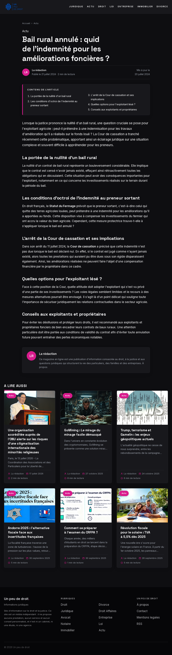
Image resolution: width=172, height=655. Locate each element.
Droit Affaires (107, 611)
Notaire (66, 624)
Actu (90, 6)
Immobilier (145, 6)
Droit (102, 6)
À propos (143, 604)
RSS (139, 624)
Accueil (26, 23)
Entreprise (126, 6)
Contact (142, 611)
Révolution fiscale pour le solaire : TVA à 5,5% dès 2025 (135, 532)
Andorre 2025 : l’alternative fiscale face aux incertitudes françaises (28, 532)
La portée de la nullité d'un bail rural (51, 96)
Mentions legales (148, 617)
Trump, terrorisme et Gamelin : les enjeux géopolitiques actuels (137, 434)
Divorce (162, 6)
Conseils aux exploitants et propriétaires (114, 109)
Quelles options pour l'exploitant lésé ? (113, 104)
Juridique (76, 6)
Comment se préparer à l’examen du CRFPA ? (81, 530)
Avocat (65, 617)
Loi (112, 6)
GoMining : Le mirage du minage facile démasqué (82, 432)
